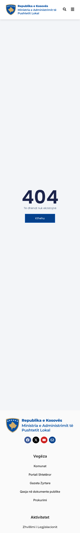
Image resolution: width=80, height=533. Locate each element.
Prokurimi (40, 500)
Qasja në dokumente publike (40, 491)
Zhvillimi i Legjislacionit (40, 527)
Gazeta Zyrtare (40, 483)
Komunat (40, 466)
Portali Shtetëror (40, 474)
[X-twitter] (36, 440)
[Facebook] (27, 440)
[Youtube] (44, 440)
